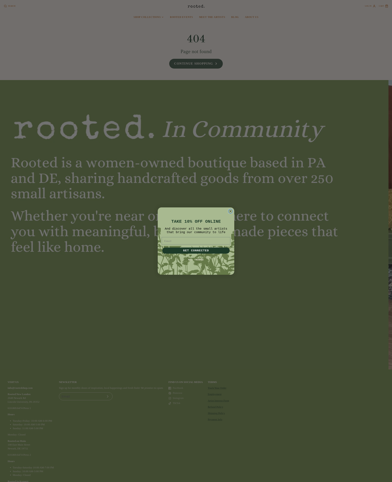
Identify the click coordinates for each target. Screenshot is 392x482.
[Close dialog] (230, 211)
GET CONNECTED (196, 250)
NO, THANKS (196, 260)
